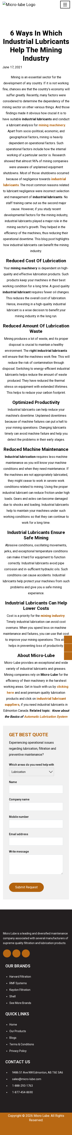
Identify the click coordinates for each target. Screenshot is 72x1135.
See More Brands (20, 1003)
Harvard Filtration (20, 976)
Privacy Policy (18, 1051)
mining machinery (52, 125)
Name (13, 782)
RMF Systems (18, 983)
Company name (19, 799)
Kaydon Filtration (19, 989)
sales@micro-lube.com (26, 1079)
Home (13, 1024)
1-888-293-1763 (22, 1085)
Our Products (17, 1031)
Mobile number (19, 816)
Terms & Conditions (21, 1044)
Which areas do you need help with (31, 764)
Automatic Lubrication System (45, 717)
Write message (19, 851)
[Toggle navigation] (65, 4)
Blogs (12, 1037)
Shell (12, 996)
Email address (18, 834)
